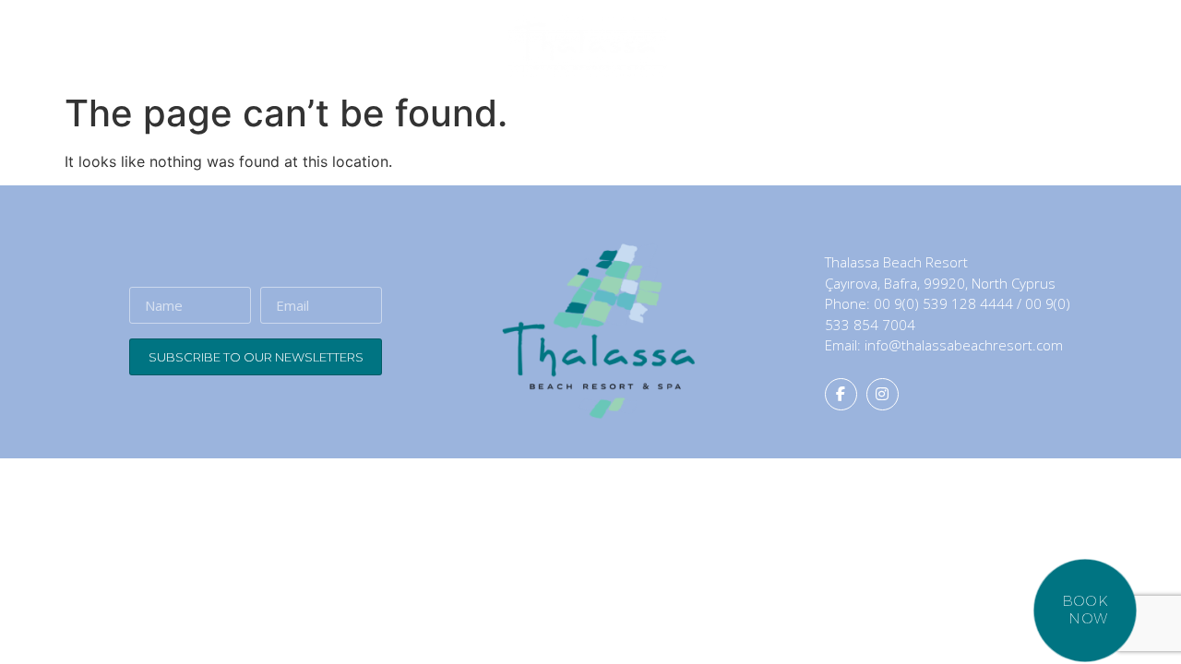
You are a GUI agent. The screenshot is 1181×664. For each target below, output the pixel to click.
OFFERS (965, 46)
